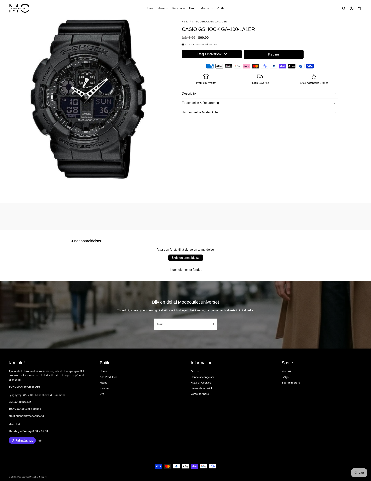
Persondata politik (202, 388)
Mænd (103, 382)
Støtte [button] (287, 362)
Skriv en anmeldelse (186, 257)
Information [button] (202, 362)
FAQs (285, 376)
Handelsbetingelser (202, 376)
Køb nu (273, 54)
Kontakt (286, 371)
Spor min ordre (291, 382)
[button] (162, 8)
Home (185, 22)
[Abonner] (213, 324)
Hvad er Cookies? (202, 382)
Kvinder (104, 388)
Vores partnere (200, 393)
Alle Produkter (108, 376)
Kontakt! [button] (17, 362)
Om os (195, 371)
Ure (102, 393)
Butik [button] (104, 362)
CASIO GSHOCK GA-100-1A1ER (209, 22)
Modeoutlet (23, 477)
